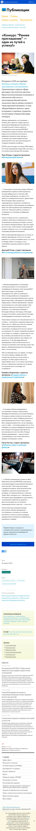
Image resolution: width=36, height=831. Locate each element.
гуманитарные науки (24, 618)
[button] (13, 755)
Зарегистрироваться (18, 544)
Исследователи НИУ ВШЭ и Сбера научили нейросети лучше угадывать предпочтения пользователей (16, 670)
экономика (6, 623)
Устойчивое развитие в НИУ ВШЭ (12, 765)
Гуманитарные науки (11, 656)
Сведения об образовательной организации (15, 790)
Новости (5, 663)
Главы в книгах (10, 19)
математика (6, 621)
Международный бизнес (12, 157)
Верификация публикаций (8, 25)
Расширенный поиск (20, 25)
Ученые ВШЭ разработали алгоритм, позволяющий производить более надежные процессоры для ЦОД (16, 694)
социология (25, 621)
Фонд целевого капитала (10, 780)
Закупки (5, 774)
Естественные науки (11, 645)
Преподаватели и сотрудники (11, 768)
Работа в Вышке (7, 799)
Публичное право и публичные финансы (14, 446)
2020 (4, 634)
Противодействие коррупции (11, 783)
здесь (28, 818)
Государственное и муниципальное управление (14, 376)
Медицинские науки (11, 650)
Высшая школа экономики (10, 2)
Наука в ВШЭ (23, 27)
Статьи (14, 16)
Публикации (18, 9)
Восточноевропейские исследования (17, 252)
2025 (17, 632)
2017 (14, 634)
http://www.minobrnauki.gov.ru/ (11, 807)
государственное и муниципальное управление (14, 617)
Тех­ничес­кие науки (10, 647)
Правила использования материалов (10, 27)
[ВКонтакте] (3, 551)
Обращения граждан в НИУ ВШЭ (12, 777)
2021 (30, 632)
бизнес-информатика (9, 616)
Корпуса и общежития (9, 771)
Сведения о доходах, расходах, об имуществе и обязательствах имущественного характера (16, 786)
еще (18, 634)
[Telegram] (5, 551)
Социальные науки (10, 654)
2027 (11, 632)
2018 (11, 634)
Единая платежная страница (10, 796)
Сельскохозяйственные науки (13, 652)
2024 (20, 632)
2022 (27, 632)
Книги (5, 16)
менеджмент (13, 621)
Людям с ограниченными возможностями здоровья (17, 793)
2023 (23, 632)
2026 (14, 632)
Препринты (26, 19)
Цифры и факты (7, 760)
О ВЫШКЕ (6, 757)
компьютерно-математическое (22, 619)
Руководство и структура (10, 763)
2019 (8, 634)
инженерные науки (8, 619)
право (19, 621)
